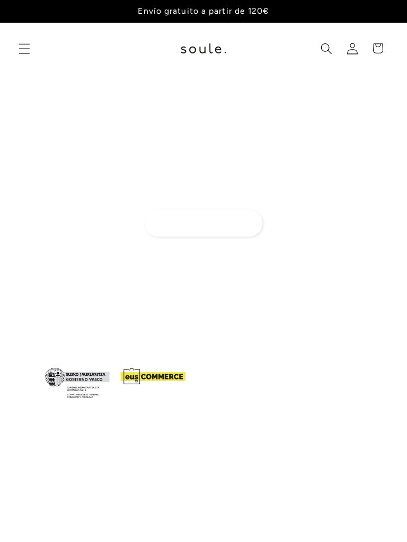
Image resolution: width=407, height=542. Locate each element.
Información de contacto (307, 523)
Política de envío (179, 523)
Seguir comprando (203, 223)
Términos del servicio (106, 523)
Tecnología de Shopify (151, 512)
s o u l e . (98, 512)
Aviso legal (236, 523)
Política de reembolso (234, 512)
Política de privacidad (317, 512)
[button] (24, 48)
